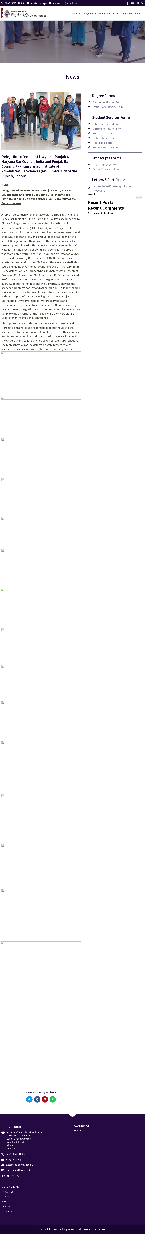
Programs (88, 13)
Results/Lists (9, 1191)
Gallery (5, 1196)
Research (127, 13)
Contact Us (8, 1206)
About (75, 13)
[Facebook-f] (127, 3)
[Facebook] (3, 1176)
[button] (29, 1099)
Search (92, 194)
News (5, 1201)
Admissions (104, 13)
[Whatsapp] (142, 3)
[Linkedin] (8, 1176)
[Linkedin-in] (132, 3)
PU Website (8, 1211)
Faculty (117, 13)
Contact (139, 13)
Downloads (80, 1130)
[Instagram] (137, 3)
